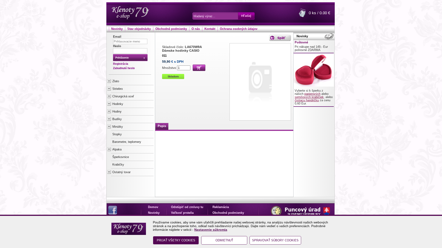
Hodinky (117, 104)
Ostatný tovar (121, 172)
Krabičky (118, 164)
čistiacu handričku (307, 100)
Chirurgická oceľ (123, 96)
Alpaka (117, 149)
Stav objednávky (139, 29)
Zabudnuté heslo (124, 68)
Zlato (115, 81)
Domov (153, 207)
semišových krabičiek (309, 97)
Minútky (117, 126)
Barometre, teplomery (126, 142)
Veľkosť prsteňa (182, 212)
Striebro (117, 88)
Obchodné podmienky (171, 29)
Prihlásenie (122, 57)
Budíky (117, 119)
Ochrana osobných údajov (238, 29)
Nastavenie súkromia (210, 229)
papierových (312, 94)
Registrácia (120, 63)
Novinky (117, 29)
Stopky (117, 134)
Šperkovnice (120, 157)
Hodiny (117, 111)
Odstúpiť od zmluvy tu (187, 207)
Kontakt (209, 29)
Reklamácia (220, 207)
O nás (196, 29)
